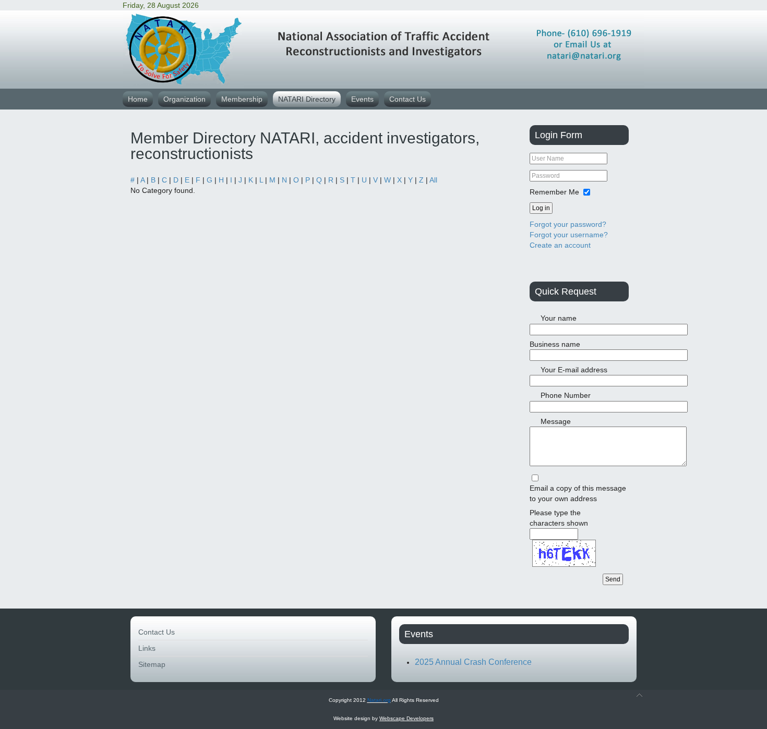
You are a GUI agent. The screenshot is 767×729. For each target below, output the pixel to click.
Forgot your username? (569, 234)
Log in (541, 208)
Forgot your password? (568, 224)
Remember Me (554, 192)
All (433, 180)
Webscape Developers (406, 718)
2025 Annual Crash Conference (473, 662)
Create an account (560, 245)
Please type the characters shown (559, 517)
